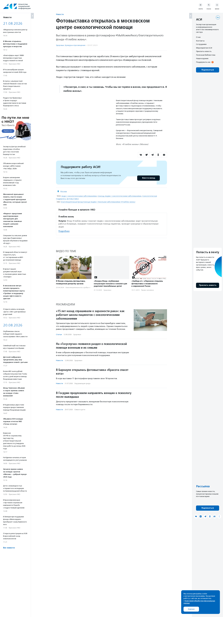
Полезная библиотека (205, 55)
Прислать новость (204, 51)
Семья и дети (79, 410)
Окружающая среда (82, 383)
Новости (60, 14)
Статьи (59, 334)
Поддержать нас (203, 62)
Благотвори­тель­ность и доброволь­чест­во (82, 287)
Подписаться (207, 70)
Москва (63, 191)
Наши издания (202, 58)
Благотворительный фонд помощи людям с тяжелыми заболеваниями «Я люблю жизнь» (98, 202)
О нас (198, 37)
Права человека (147, 290)
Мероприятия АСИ (204, 48)
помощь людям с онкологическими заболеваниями (119, 196)
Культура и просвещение (75, 45)
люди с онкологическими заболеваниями (79, 196)
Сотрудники (201, 44)
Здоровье (60, 45)
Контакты (200, 41)
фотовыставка (73, 199)
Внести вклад (148, 178)
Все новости (9, 548)
